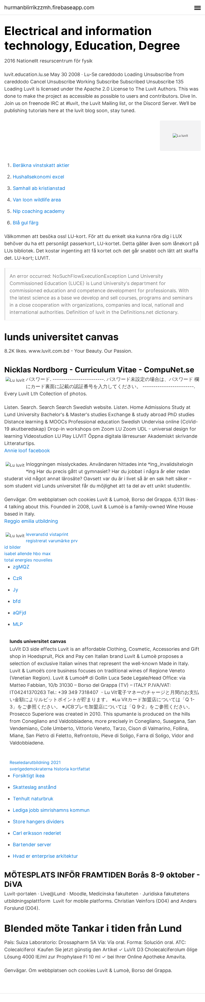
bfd (17, 601)
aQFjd (19, 612)
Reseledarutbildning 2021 (35, 762)
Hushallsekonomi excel (38, 177)
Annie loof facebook (27, 450)
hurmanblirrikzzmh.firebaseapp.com (49, 7)
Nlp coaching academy (39, 211)
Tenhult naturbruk (33, 798)
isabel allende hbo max (27, 553)
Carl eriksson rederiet (37, 833)
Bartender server (32, 844)
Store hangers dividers (38, 821)
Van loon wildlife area (37, 199)
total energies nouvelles (28, 560)
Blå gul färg (25, 222)
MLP (18, 624)
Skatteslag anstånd (34, 787)
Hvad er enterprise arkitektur (45, 856)
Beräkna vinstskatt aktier (41, 165)
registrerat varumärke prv (52, 540)
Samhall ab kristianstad (39, 188)
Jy (15, 589)
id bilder (12, 547)
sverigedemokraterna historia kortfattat (50, 768)
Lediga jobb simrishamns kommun (51, 810)
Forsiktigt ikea (29, 775)
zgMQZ (21, 567)
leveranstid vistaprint (47, 534)
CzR (17, 578)
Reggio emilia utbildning (31, 521)
